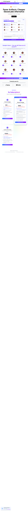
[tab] (9, 21)
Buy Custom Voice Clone (7, 144)
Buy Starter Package (7, 118)
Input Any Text (14, 34)
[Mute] (7, 56)
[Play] (3, 57)
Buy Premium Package (20, 122)
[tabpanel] (14, 31)
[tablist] (14, 21)
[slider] (4, 65)
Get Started (20, 3)
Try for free (13, 16)
